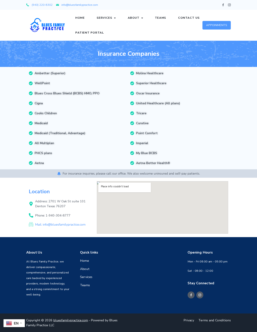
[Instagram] (229, 4)
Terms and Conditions (214, 320)
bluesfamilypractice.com (70, 320)
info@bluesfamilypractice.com (80, 5)
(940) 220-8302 (42, 5)
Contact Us (189, 18)
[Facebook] (223, 4)
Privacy (189, 320)
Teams (160, 18)
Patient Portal (89, 33)
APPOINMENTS (216, 25)
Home (80, 18)
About (134, 18)
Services (104, 18)
